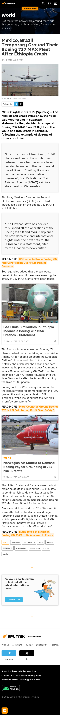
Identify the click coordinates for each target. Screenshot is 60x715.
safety (5, 554)
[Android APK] (10, 688)
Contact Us (7, 675)
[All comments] (5, 710)
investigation (21, 548)
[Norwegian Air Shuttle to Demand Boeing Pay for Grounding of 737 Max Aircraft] (30, 435)
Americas (17, 644)
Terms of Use (29, 671)
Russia (29, 644)
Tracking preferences (30, 679)
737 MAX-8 (7, 548)
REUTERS (7, 98)
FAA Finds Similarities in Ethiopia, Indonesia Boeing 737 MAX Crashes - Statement (29, 331)
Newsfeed (16, 542)
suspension (35, 548)
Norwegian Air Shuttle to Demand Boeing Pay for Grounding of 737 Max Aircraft (29, 467)
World (7, 458)
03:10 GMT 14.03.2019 (12, 60)
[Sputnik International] (9, 4)
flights (46, 548)
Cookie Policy (20, 675)
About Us (6, 671)
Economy (41, 644)
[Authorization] (43, 3)
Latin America (29, 542)
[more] (55, 341)
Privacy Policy (34, 675)
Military (54, 644)
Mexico (50, 542)
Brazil (41, 542)
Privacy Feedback (10, 679)
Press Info (17, 671)
